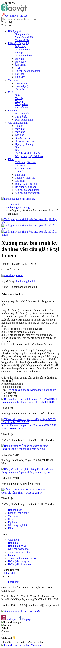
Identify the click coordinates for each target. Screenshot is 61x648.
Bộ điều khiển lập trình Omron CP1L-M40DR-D (27, 402)
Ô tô (17, 95)
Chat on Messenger (31, 645)
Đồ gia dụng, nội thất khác (29, 156)
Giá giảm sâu (22, 34)
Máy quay (20, 61)
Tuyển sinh (21, 83)
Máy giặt (19, 128)
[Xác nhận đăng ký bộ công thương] (21, 611)
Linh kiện (20, 76)
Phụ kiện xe (21, 107)
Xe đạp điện (21, 104)
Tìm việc (19, 89)
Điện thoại (20, 46)
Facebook (13, 581)
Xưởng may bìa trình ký (43, 389)
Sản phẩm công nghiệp (27, 189)
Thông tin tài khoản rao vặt (22, 558)
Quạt (17, 147)
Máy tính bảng (22, 49)
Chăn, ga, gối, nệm (25, 141)
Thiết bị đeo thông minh (28, 70)
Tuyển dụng (21, 86)
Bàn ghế (19, 134)
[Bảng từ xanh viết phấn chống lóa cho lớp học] (27, 469)
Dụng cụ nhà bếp (24, 144)
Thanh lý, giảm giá (25, 177)
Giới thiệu (13, 539)
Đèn (17, 150)
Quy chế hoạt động (18, 548)
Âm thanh (20, 64)
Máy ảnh (19, 58)
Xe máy (19, 98)
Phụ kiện (19, 73)
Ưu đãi (11, 555)
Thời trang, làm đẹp (25, 162)
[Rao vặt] (14, 11)
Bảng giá (13, 542)
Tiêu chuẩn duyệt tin (19, 551)
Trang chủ (13, 204)
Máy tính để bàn (23, 55)
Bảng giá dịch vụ (17, 545)
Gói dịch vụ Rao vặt (16, 15)
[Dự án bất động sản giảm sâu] (18, 198)
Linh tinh (20, 174)
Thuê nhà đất (22, 40)
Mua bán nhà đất (24, 37)
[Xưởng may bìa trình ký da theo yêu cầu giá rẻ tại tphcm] (30, 222)
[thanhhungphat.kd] (12, 275)
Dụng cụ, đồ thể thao (26, 183)
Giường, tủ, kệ (22, 138)
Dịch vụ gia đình (24, 119)
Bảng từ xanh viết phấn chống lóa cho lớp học (26, 472)
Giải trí (18, 171)
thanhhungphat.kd (25, 281)
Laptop (19, 52)
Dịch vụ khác (22, 113)
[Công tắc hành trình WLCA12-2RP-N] (23, 489)
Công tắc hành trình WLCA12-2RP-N (22, 492)
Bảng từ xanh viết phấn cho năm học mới (23, 448)
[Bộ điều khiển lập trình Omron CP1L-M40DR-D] (29, 399)
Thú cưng (20, 165)
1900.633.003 (8, 573)
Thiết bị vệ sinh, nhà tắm (28, 153)
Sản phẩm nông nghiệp (27, 192)
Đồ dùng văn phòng (25, 186)
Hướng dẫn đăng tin (19, 561)
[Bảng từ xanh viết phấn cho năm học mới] (24, 445)
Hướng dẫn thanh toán (20, 564)
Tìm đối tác (21, 116)
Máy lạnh (20, 131)
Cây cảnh (20, 180)
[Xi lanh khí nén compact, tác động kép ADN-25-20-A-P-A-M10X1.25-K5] (30, 422)
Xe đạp (19, 101)
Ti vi (17, 67)
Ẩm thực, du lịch (24, 168)
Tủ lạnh (19, 125)
